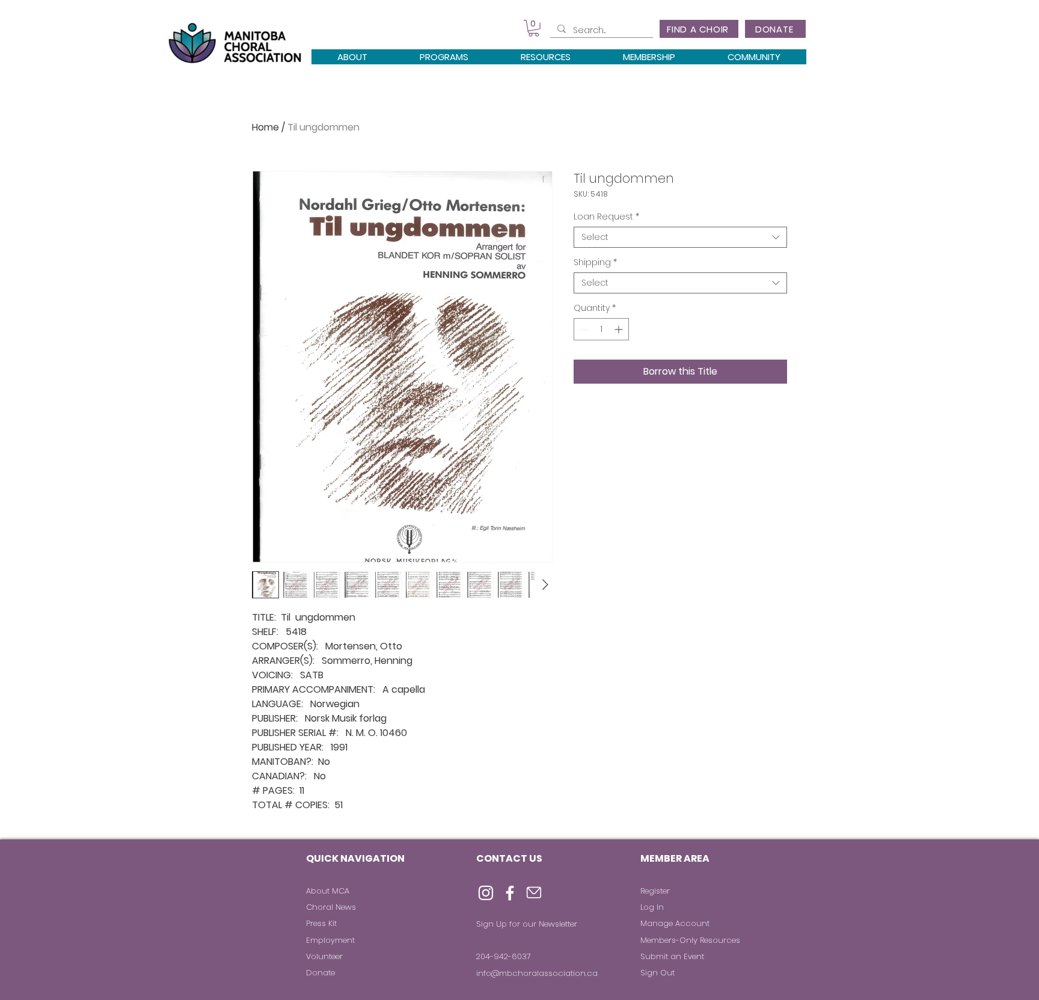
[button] (534, 28)
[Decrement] (582, 329)
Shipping (595, 262)
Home (265, 127)
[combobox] (680, 237)
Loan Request (606, 217)
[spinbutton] (601, 329)
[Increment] (619, 329)
